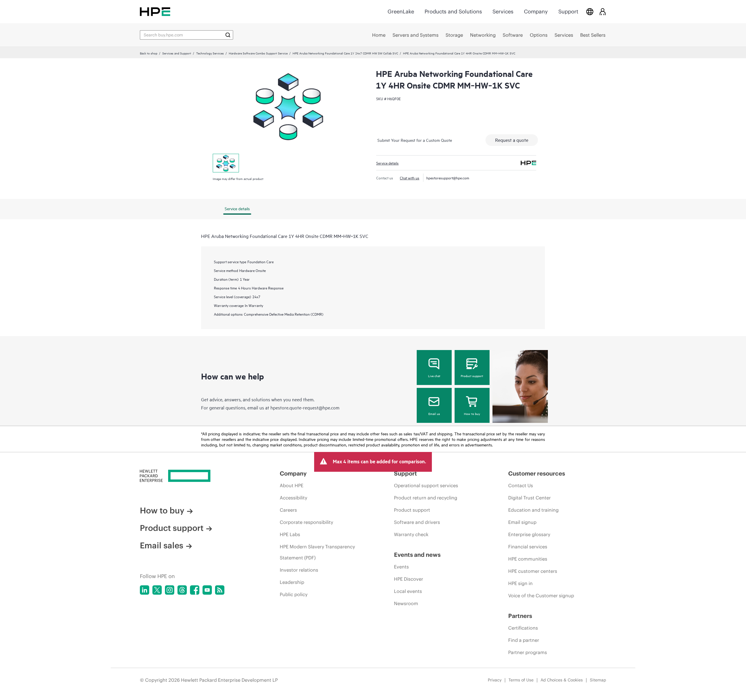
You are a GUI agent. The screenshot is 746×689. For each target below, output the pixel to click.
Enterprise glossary (529, 534)
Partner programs (527, 652)
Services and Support (176, 53)
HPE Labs (290, 534)
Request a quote (511, 140)
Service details (387, 162)
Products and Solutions (453, 11)
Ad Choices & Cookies (562, 680)
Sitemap (598, 680)
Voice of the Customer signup (541, 595)
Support (568, 11)
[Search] (228, 35)
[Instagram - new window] (169, 590)
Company (536, 11)
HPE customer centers (532, 571)
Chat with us (409, 177)
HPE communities (527, 559)
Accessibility (293, 498)
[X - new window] (157, 590)
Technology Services (210, 53)
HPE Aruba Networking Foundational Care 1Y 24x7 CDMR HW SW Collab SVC (345, 53)
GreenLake (401, 11)
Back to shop (148, 53)
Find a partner (523, 640)
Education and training (533, 510)
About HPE (291, 485)
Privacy (495, 680)
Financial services (527, 547)
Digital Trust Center (529, 498)
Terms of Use (521, 680)
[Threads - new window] (182, 590)
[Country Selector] (589, 11)
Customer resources (536, 473)
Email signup (522, 522)
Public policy (293, 594)
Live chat (434, 375)
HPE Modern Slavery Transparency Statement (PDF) (317, 552)
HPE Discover (408, 579)
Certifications (523, 628)
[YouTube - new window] (207, 590)
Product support (472, 375)
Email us (434, 413)
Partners (520, 615)
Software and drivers (417, 522)
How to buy (472, 413)
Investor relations (299, 570)
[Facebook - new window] (194, 590)
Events (401, 567)
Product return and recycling (425, 498)
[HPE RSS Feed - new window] (219, 590)
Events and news (417, 554)
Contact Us (520, 485)
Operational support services (426, 485)
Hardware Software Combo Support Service (258, 53)
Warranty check (411, 534)
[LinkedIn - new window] (144, 590)
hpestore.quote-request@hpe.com (304, 407)
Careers (288, 510)
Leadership (292, 582)
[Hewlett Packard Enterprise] (155, 11)
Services (502, 11)
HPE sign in (520, 583)
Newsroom (406, 603)
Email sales (161, 545)
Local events (408, 591)
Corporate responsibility (306, 522)
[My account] (602, 11)
